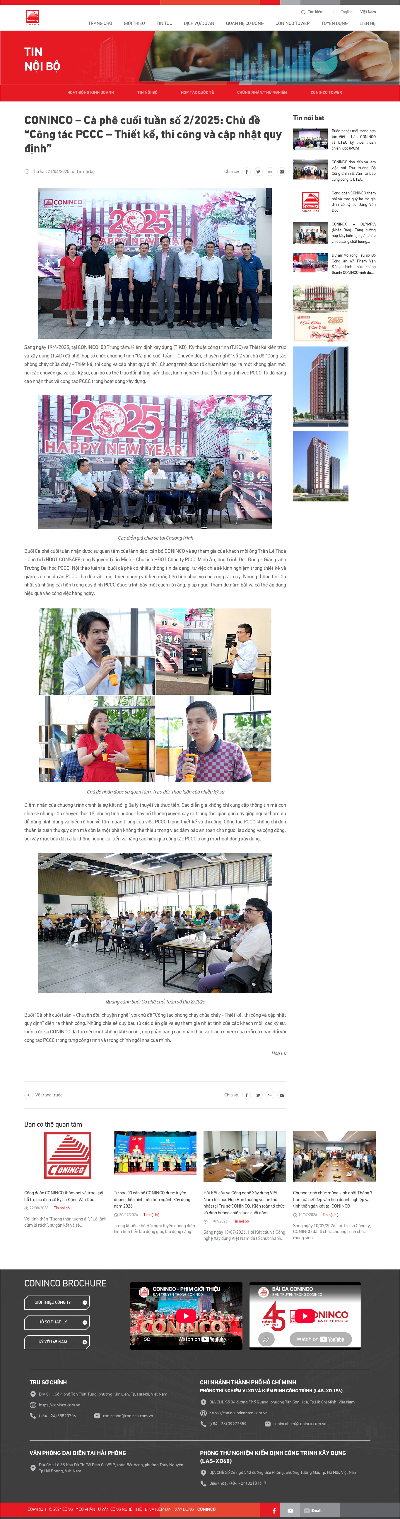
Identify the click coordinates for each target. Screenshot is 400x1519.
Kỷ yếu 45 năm (53, 1342)
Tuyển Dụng (335, 23)
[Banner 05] (334, 466)
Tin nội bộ (147, 92)
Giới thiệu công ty (53, 1302)
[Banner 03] (334, 386)
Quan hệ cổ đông (245, 23)
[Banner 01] (334, 313)
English (347, 12)
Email (316, 1510)
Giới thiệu (134, 23)
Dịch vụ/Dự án (199, 23)
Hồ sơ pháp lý (52, 1322)
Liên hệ (368, 23)
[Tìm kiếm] (303, 12)
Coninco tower (293, 23)
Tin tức (164, 23)
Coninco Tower (326, 92)
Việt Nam (368, 12)
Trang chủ (100, 23)
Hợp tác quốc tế (197, 92)
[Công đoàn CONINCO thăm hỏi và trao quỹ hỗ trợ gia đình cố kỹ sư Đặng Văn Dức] (310, 203)
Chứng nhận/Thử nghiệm (262, 92)
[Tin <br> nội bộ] (200, 57)
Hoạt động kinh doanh (90, 92)
